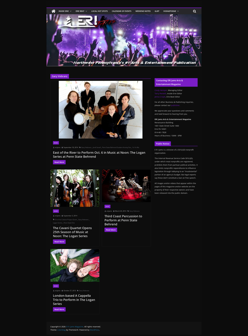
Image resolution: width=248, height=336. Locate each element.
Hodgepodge (169, 11)
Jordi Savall (97, 147)
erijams (57, 147)
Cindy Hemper (161, 90)
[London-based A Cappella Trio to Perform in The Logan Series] (74, 265)
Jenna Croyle (160, 97)
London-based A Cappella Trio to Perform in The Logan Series (74, 299)
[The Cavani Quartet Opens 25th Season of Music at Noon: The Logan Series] (74, 188)
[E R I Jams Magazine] (53, 11)
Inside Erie (64, 11)
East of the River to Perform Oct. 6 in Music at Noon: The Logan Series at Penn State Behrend (99, 154)
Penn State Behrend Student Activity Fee (116, 147)
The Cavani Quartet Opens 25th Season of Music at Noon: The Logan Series (72, 232)
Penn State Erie (69, 223)
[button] (70, 11)
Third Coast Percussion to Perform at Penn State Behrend (123, 220)
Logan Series (57, 223)
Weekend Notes (143, 11)
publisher (175, 105)
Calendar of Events (121, 11)
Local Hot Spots (99, 11)
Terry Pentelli (160, 93)
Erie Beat (80, 11)
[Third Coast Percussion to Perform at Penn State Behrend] (126, 185)
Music (56, 143)
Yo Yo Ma (135, 147)
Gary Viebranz (86, 147)
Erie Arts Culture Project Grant (66, 219)
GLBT (157, 11)
